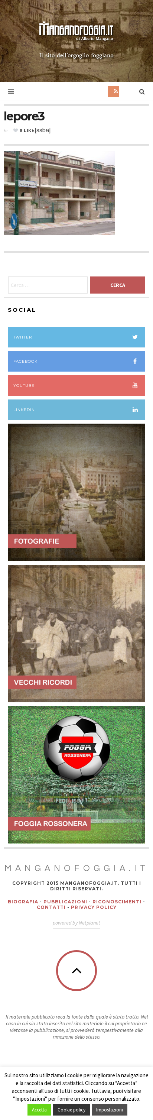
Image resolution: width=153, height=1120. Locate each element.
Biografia (23, 901)
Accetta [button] (39, 1110)
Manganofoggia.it (76, 868)
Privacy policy (94, 907)
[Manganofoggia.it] (76, 40)
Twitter (22, 337)
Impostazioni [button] (109, 1110)
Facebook (25, 361)
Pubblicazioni (65, 901)
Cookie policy (71, 1110)
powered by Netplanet (76, 922)
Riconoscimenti (116, 901)
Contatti (51, 907)
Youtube (24, 385)
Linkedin (24, 409)
